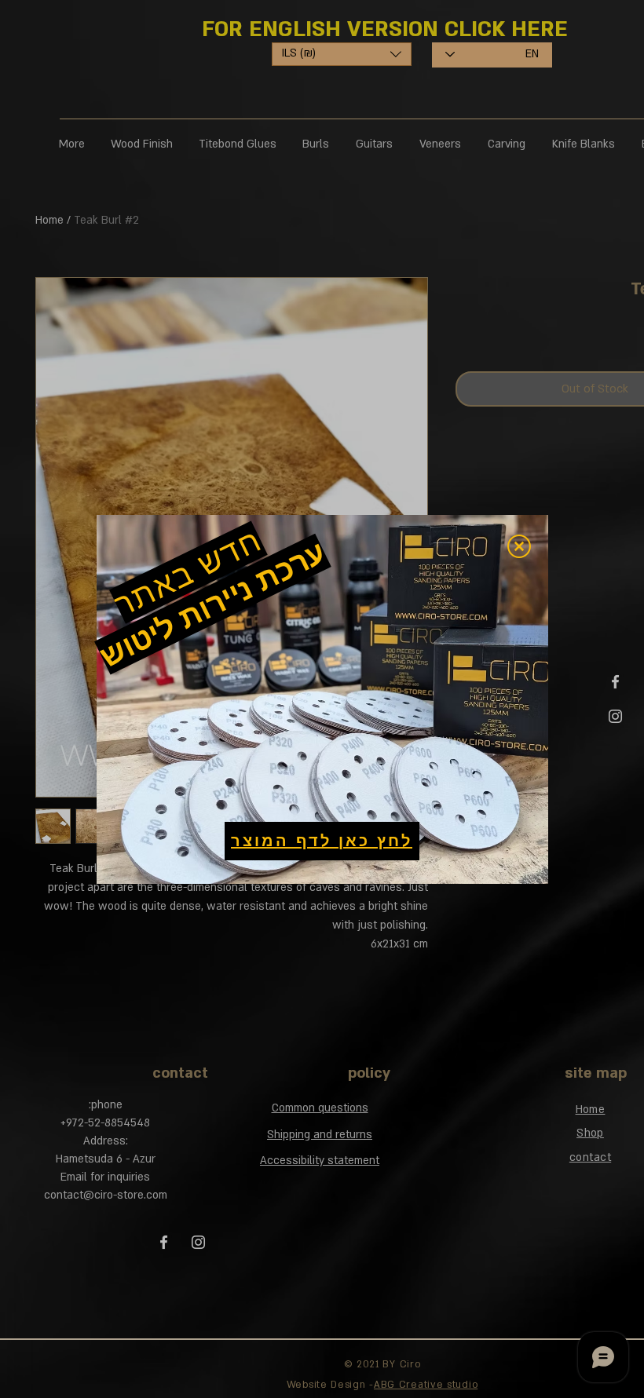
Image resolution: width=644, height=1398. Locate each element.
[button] (519, 546)
